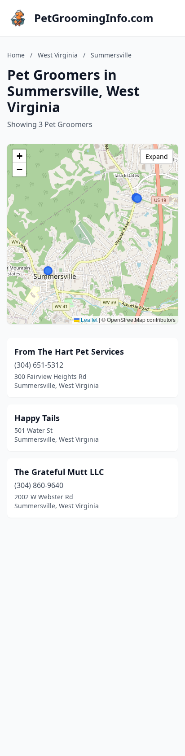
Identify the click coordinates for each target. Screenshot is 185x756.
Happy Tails (37, 418)
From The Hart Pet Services (69, 351)
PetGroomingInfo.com (94, 18)
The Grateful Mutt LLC (59, 471)
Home (16, 55)
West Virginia (58, 55)
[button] (137, 198)
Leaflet (88, 319)
